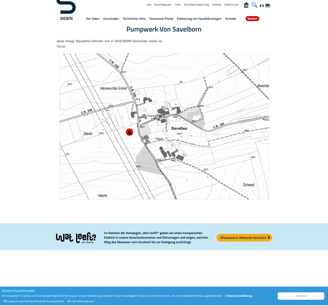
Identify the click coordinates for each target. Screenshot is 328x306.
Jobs (149, 4)
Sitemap (216, 4)
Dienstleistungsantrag (196, 4)
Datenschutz (231, 4)
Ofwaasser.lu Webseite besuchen (243, 237)
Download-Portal (161, 18)
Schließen (301, 296)
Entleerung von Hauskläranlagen (199, 18)
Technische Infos (134, 18)
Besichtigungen (163, 4)
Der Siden (92, 18)
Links (178, 4)
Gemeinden (111, 18)
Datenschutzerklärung (239, 296)
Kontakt (230, 18)
